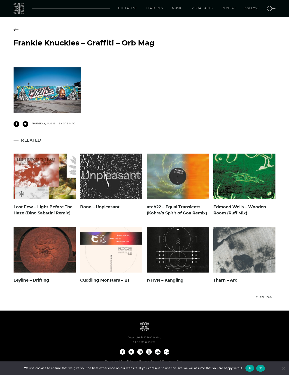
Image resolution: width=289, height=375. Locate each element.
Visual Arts (202, 8)
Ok (250, 368)
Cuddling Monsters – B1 (104, 280)
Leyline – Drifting (31, 280)
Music (177, 8)
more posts (265, 297)
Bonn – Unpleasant (100, 206)
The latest (127, 8)
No (261, 368)
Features (154, 8)
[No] (283, 368)
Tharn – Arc (225, 280)
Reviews (229, 8)
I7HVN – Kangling (165, 280)
